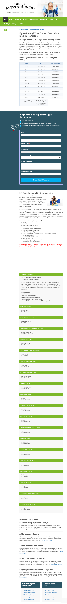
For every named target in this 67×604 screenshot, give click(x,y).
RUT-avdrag (18, 19)
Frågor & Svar (53, 19)
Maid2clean (23, 438)
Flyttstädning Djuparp (28, 594)
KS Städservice (24, 306)
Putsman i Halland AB (25, 504)
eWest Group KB (24, 471)
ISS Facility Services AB (26, 372)
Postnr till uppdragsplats (27, 155)
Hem (5, 19)
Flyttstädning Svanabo (28, 597)
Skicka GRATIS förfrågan (41, 180)
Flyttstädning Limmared (51, 592)
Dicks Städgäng (24, 339)
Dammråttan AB (24, 449)
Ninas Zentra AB (24, 416)
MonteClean (23, 383)
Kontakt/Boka (43, 19)
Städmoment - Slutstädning (30, 19)
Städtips (22, 24)
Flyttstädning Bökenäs (28, 599)
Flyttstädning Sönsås (28, 590)
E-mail (23, 138)
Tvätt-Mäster (23, 394)
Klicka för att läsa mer (45, 529)
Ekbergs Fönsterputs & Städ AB (28, 427)
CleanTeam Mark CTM (25, 460)
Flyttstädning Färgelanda (51, 597)
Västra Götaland (29, 29)
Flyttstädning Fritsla (50, 594)
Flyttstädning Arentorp (50, 599)
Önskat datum (24, 149)
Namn (23, 132)
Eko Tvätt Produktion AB (26, 361)
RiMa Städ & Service (25, 405)
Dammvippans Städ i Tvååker (27, 493)
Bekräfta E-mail (25, 143)
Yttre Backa (40, 29)
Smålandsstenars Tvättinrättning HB (29, 328)
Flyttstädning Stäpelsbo (29, 592)
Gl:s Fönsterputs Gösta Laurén (28, 350)
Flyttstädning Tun (49, 590)
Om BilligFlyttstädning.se (10, 24)
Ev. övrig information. (26, 161)
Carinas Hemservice (25, 317)
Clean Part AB (23, 482)
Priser (10, 19)
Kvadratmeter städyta (26, 171)
